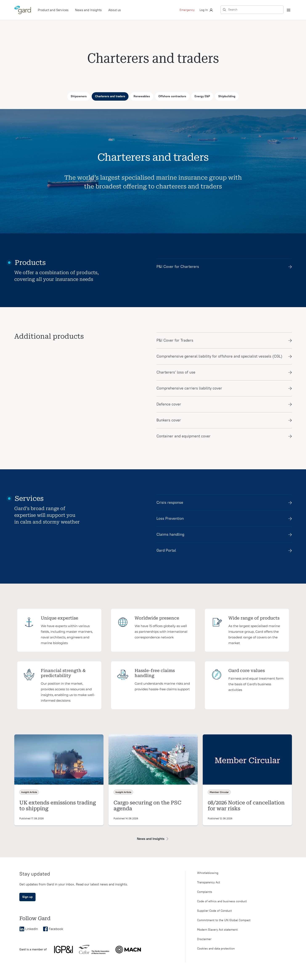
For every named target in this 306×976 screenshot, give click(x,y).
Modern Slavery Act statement (217, 929)
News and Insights (88, 10)
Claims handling (170, 534)
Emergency (187, 10)
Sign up (27, 897)
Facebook (56, 929)
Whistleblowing (207, 873)
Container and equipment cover (183, 436)
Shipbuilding (226, 96)
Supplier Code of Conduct (214, 911)
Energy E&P (202, 96)
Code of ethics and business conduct (222, 901)
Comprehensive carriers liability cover (189, 388)
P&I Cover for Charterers (177, 266)
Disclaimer (204, 939)
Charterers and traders (110, 96)
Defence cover (168, 404)
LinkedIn (31, 929)
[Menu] (288, 10)
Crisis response (169, 502)
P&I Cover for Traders (174, 340)
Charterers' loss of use (175, 372)
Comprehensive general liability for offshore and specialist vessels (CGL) (219, 356)
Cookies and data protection (216, 948)
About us (114, 10)
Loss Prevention (170, 518)
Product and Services (53, 10)
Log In (204, 10)
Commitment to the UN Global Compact (223, 920)
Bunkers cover (168, 420)
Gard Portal (166, 550)
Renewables (142, 96)
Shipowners (79, 96)
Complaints (204, 892)
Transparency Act (208, 882)
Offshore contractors (172, 96)
